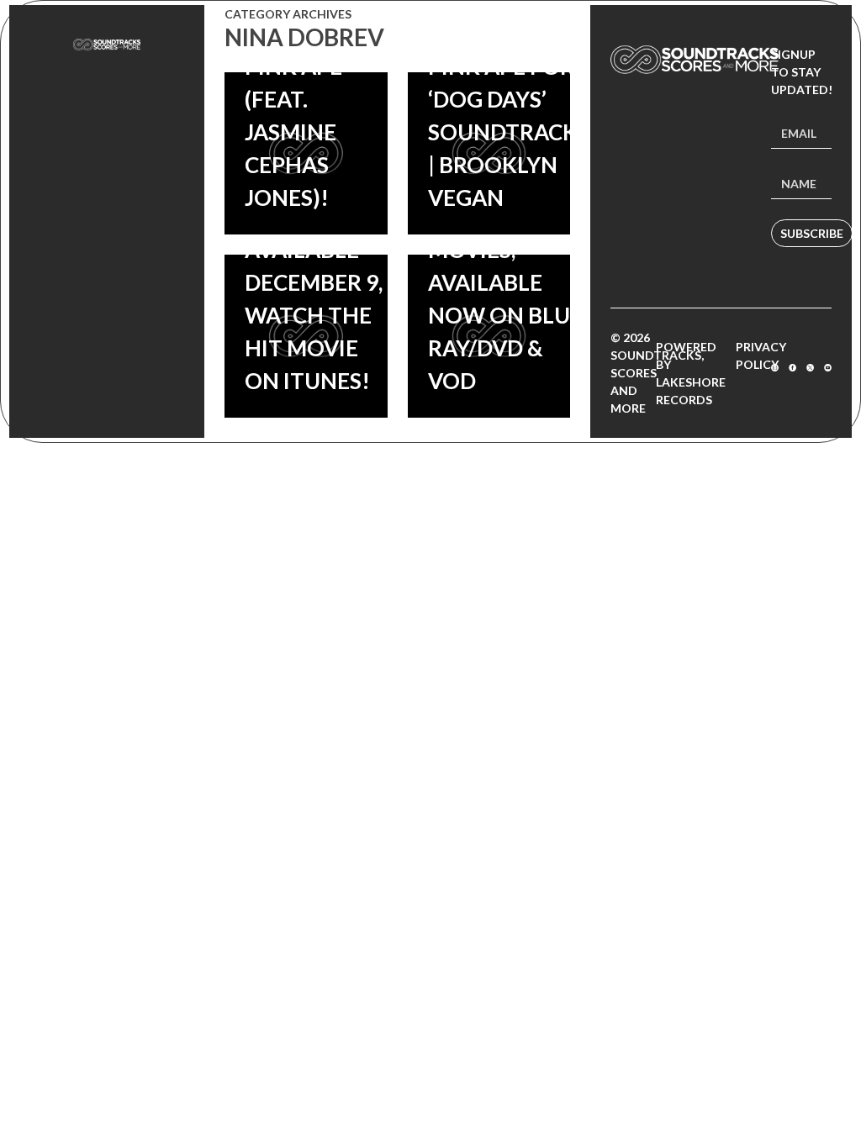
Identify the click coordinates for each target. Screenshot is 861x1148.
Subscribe (811, 233)
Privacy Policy (761, 355)
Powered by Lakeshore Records (691, 373)
